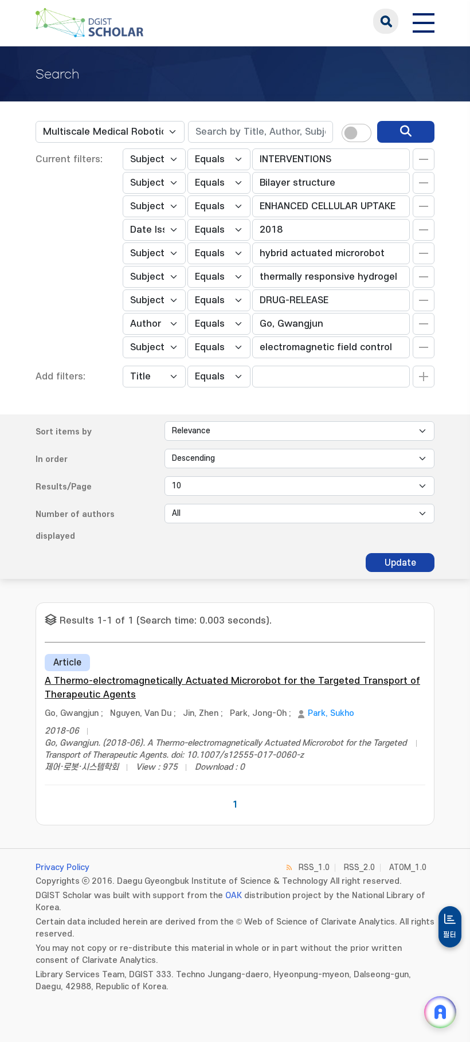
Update (400, 563)
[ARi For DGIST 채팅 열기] (440, 1012)
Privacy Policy (62, 867)
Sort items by (64, 432)
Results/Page (64, 487)
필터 (450, 935)
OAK (233, 895)
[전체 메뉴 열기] (423, 21)
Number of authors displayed (75, 525)
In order (52, 459)
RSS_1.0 (314, 867)
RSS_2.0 (359, 867)
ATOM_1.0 (407, 867)
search (385, 21)
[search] (405, 132)
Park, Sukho (331, 713)
